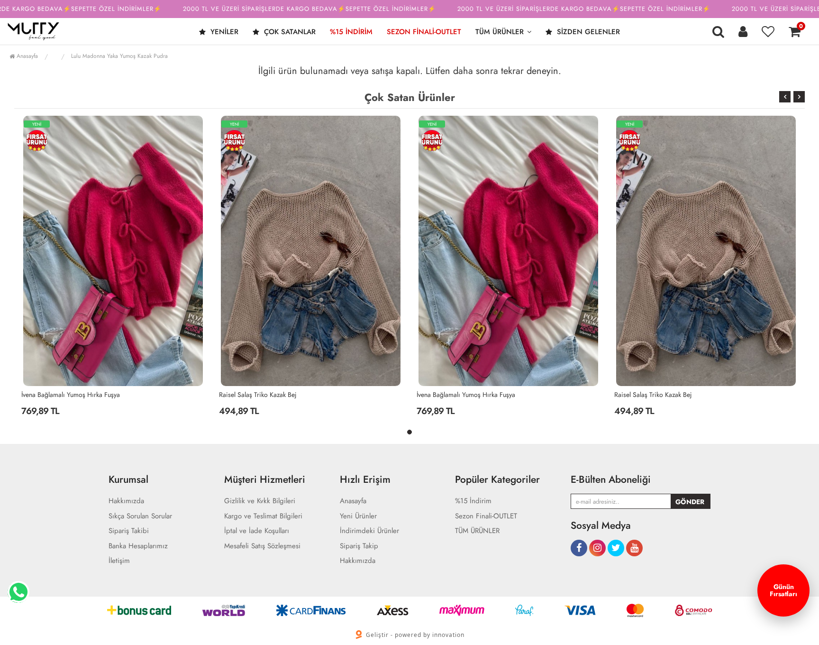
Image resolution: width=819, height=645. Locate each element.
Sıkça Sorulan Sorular (140, 516)
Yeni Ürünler (358, 516)
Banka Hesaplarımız (138, 546)
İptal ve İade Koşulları (256, 531)
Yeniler (223, 32)
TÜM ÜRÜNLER (499, 32)
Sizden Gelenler (587, 32)
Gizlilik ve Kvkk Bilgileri (259, 501)
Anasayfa (26, 56)
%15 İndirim (351, 32)
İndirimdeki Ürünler (369, 531)
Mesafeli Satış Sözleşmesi (262, 546)
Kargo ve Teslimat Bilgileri (263, 516)
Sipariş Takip (359, 546)
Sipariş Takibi (129, 531)
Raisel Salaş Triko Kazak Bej (258, 394)
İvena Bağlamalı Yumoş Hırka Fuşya (70, 394)
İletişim (119, 561)
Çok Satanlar (289, 32)
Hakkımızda (126, 501)
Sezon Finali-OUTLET (424, 32)
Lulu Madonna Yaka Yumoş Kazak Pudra (119, 56)
